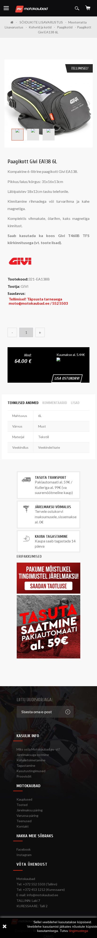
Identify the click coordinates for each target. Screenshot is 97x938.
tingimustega (78, 931)
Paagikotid (65, 27)
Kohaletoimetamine (30, 760)
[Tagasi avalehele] (13, 22)
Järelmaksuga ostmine (32, 755)
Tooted (22, 805)
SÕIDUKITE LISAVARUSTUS (41, 22)
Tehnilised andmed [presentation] (23, 403)
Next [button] (88, 104)
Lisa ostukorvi (67, 378)
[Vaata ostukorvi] (87, 6)
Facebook (23, 849)
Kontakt (22, 826)
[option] (48, 103)
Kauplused (24, 799)
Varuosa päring (27, 815)
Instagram (24, 855)
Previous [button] (8, 104)
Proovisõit (24, 776)
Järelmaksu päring (29, 810)
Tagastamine (25, 765)
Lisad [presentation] (75, 403)
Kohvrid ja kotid (40, 27)
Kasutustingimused (30, 771)
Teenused (24, 821)
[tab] (23, 402)
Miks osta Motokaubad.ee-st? (38, 749)
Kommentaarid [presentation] (54, 403)
